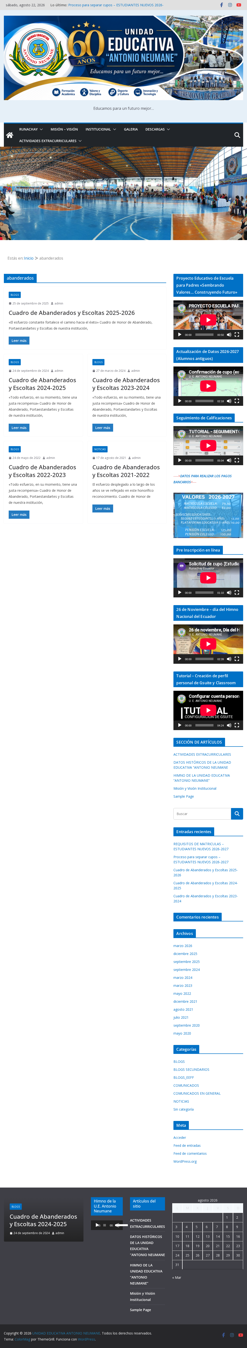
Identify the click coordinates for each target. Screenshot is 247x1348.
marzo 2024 (182, 977)
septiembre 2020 (186, 1025)
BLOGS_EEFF (183, 1077)
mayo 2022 (182, 993)
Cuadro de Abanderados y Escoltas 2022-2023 (42, 470)
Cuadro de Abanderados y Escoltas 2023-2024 (126, 383)
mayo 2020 (182, 1033)
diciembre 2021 (185, 1001)
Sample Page (183, 796)
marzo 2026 (182, 945)
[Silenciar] (229, 334)
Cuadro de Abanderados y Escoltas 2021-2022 (126, 470)
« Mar (176, 1277)
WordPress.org (185, 1161)
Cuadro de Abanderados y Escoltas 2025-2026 (72, 313)
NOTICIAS (100, 449)
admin (59, 303)
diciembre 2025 (185, 953)
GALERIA (131, 129)
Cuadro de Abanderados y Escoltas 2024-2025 (42, 383)
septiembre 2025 (186, 961)
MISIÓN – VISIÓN (64, 129)
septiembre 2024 (186, 969)
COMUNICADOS (186, 1085)
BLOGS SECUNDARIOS (191, 1069)
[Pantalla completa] (236, 334)
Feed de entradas (187, 1145)
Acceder (179, 1137)
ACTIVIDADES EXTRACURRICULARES (47, 140)
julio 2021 (181, 1017)
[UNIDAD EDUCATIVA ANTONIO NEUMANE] (9, 135)
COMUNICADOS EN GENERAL (197, 1093)
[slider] (118, 1224)
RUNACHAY (28, 129)
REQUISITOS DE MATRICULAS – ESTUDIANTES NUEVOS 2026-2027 (41, 1212)
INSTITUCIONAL (98, 129)
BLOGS (15, 295)
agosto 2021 (183, 1009)
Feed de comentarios (190, 1153)
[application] (208, 319)
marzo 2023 (182, 985)
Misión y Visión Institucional (194, 788)
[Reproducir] (179, 334)
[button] (40, 129)
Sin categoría (183, 1109)
